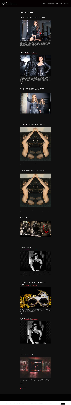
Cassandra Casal (26, 12)
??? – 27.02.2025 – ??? (26, 354)
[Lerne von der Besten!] (35, 55)
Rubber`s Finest (25, 218)
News (57, 3)
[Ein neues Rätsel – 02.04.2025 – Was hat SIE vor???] (35, 287)
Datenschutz (43, 399)
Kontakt (61, 3)
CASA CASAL (66, 3)
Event (22, 47)
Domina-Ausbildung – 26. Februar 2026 (32, 17)
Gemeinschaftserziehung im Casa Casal (33, 124)
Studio (22, 83)
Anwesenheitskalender (50, 3)
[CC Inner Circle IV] (35, 321)
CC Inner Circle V (25, 248)
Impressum (38, 399)
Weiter (24, 388)
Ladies (44, 3)
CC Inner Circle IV (25, 318)
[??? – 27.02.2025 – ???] (35, 357)
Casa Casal (9, 3)
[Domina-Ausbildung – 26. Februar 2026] (35, 20)
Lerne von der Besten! (27, 52)
